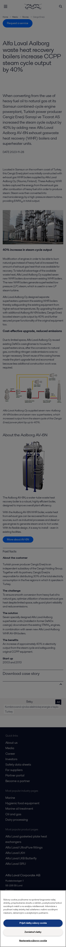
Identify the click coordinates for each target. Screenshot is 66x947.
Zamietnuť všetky (33, 932)
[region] (33, 918)
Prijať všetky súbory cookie (33, 923)
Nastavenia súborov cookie (33, 940)
